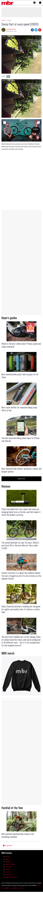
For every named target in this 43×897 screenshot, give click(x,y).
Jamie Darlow (11, 29)
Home (3, 20)
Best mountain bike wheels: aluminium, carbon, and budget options (21, 470)
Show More (8, 846)
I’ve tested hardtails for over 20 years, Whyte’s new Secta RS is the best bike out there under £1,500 (20, 545)
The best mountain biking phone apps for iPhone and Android (20, 439)
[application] (22, 130)
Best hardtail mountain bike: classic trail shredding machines (18, 835)
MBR (8, 76)
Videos (9, 20)
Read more (21, 479)
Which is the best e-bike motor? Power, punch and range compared (21, 345)
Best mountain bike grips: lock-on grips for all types (20, 376)
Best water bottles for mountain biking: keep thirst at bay (19, 409)
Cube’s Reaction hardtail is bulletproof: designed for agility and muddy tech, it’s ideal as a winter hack (21, 609)
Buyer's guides (9, 318)
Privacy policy (11, 888)
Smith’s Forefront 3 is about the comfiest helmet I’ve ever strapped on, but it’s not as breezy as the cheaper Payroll (21, 575)
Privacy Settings (19, 888)
